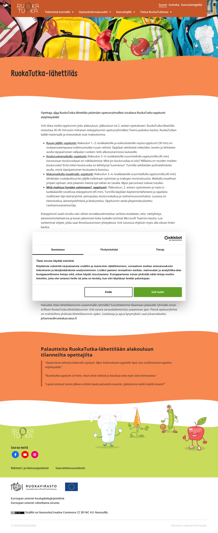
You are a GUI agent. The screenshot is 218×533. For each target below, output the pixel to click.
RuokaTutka (28, 8)
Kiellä (108, 292)
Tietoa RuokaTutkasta (154, 12)
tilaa (56, 113)
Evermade (199, 525)
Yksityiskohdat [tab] (109, 249)
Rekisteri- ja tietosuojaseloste (30, 468)
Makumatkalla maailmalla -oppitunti (69, 174)
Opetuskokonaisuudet (93, 12)
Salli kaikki (157, 292)
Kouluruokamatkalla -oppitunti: (66, 156)
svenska (174, 5)
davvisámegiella (191, 5)
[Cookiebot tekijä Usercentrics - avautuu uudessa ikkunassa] (167, 238)
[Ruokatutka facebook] (15, 455)
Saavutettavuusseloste (70, 468)
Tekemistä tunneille (57, 12)
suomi (163, 5)
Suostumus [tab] (58, 249)
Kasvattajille (124, 12)
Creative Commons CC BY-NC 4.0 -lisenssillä (79, 512)
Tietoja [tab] (160, 249)
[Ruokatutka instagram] (34, 455)
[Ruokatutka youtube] (25, 455)
